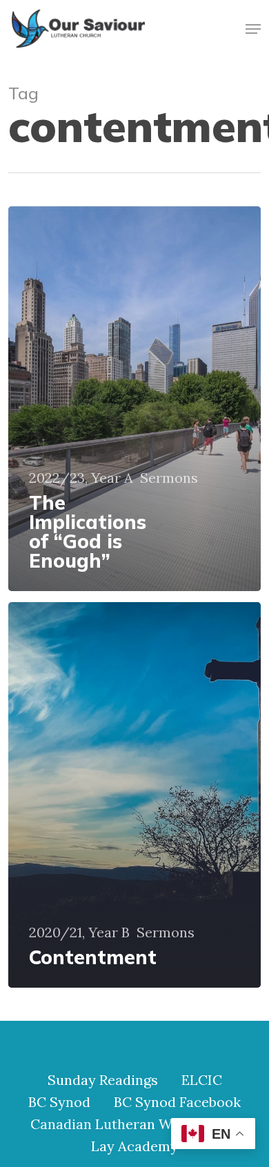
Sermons (169, 478)
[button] (253, 29)
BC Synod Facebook (177, 1102)
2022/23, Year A (81, 478)
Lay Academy (134, 1146)
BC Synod (59, 1102)
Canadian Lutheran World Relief (134, 1124)
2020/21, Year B (79, 932)
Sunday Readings (103, 1080)
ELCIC (201, 1080)
